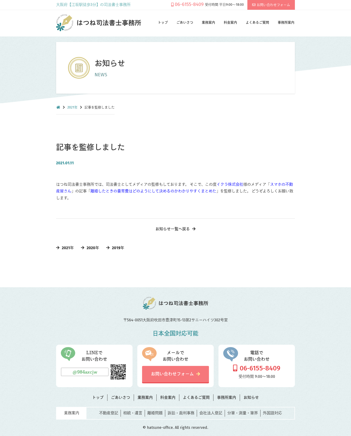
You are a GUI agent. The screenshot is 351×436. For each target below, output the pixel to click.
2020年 (93, 248)
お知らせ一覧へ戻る (172, 229)
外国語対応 (272, 413)
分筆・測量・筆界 (242, 413)
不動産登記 (108, 413)
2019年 (118, 248)
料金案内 (230, 23)
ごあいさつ (184, 23)
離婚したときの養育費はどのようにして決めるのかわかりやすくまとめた (153, 191)
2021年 (72, 107)
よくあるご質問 (257, 23)
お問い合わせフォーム (273, 5)
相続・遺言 (132, 413)
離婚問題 (155, 413)
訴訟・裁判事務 (181, 413)
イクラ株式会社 (230, 184)
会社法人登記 (210, 413)
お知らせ (251, 397)
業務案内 (208, 23)
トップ (163, 23)
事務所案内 (286, 23)
